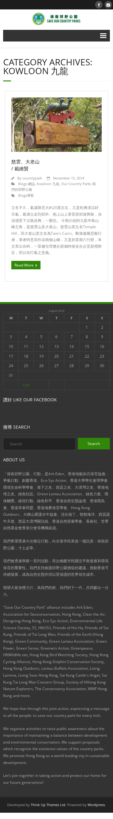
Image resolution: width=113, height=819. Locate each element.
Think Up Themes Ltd (48, 804)
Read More (24, 265)
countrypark (32, 178)
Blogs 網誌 (26, 183)
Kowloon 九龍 (48, 183)
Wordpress (96, 804)
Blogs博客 (26, 195)
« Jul (26, 385)
